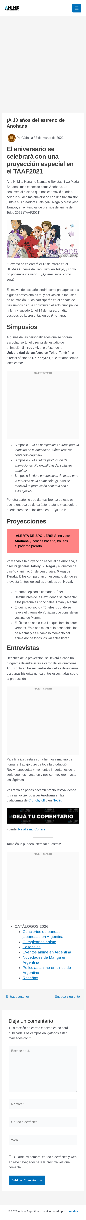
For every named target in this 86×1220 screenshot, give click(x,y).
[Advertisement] (43, 61)
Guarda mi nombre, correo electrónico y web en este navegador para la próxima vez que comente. (43, 1162)
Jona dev (72, 1211)
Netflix (57, 800)
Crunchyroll (36, 800)
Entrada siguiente (69, 996)
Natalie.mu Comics (31, 829)
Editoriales (32, 947)
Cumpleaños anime (39, 942)
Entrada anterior (15, 996)
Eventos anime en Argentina (47, 952)
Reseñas (30, 978)
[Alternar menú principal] (76, 8)
